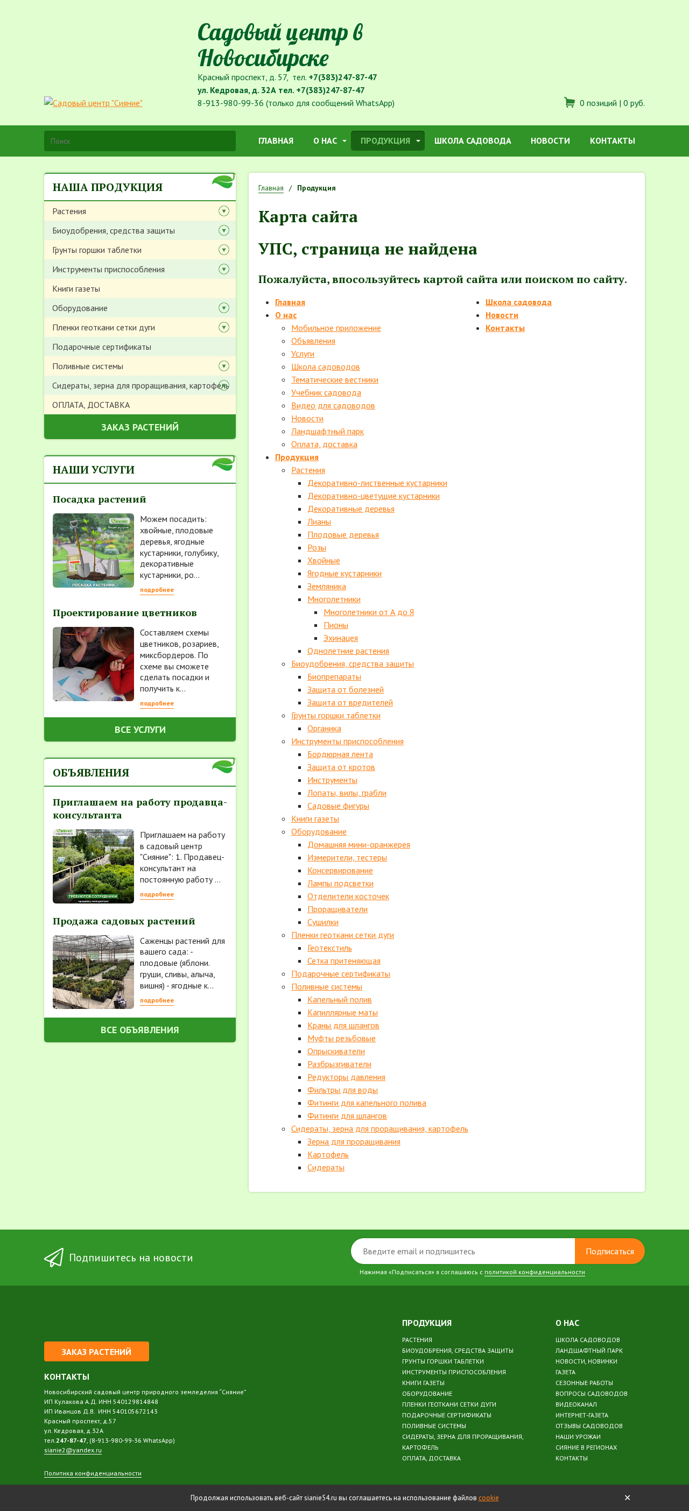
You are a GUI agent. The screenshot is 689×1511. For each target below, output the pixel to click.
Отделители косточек (348, 896)
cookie (489, 1497)
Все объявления (140, 1029)
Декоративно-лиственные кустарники (377, 482)
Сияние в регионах (586, 1447)
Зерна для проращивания (353, 1141)
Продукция (385, 140)
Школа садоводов (325, 366)
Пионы (336, 624)
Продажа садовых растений (124, 920)
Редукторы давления (346, 1076)
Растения (69, 211)
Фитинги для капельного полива (366, 1102)
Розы (316, 547)
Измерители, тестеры (347, 857)
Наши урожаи (578, 1436)
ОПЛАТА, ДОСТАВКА (91, 404)
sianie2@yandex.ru (73, 1450)
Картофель (328, 1154)
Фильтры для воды (342, 1089)
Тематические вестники (334, 379)
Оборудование (80, 307)
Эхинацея (341, 637)
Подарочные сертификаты (101, 346)
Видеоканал (576, 1404)
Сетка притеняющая (344, 960)
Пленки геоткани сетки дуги (103, 327)
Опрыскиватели (336, 1051)
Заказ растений (140, 427)
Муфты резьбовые (341, 1038)
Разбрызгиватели (339, 1063)
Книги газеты (76, 288)
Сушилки (323, 921)
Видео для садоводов (333, 405)
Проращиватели (337, 908)
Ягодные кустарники (344, 573)
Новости (550, 140)
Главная (275, 140)
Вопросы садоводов (592, 1393)
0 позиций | (611, 102)
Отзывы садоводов (589, 1426)
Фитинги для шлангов (347, 1115)
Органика (324, 728)
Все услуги (140, 729)
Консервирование (340, 870)
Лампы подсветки (340, 883)
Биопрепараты (334, 676)
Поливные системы (87, 366)
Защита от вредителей (350, 702)
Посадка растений (99, 498)
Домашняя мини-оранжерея (358, 844)
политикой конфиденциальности (534, 1272)
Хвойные (323, 560)
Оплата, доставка (324, 444)
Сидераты (325, 1167)
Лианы (319, 521)
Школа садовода (472, 140)
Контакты (612, 140)
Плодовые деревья (343, 534)
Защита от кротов (341, 766)
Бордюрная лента (340, 754)
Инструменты (332, 779)
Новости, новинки (586, 1361)
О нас (325, 140)
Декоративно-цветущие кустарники (373, 495)
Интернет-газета (582, 1415)
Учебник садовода (326, 392)
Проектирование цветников (125, 612)
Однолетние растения (348, 650)
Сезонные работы (584, 1383)
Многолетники (334, 599)
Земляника (326, 586)
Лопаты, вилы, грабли (346, 792)
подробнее (157, 589)
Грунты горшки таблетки (97, 249)
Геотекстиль (329, 947)
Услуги (302, 353)
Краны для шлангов (343, 1025)
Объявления (313, 340)
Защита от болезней (345, 689)
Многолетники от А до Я (369, 611)
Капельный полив (339, 999)
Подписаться (610, 1251)
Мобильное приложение (336, 327)
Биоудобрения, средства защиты (113, 230)
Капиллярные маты (342, 1012)
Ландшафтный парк (327, 431)
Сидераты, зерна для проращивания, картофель (140, 385)
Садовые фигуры (338, 805)
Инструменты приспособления (108, 269)
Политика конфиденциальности (93, 1473)
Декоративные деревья (351, 508)
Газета (565, 1372)
